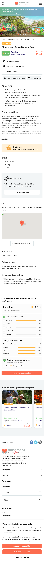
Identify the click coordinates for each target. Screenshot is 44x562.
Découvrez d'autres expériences (24, 149)
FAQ (3, 513)
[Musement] (22, 3)
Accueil (4, 39)
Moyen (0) (8, 327)
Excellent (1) (9, 320)
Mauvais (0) (9, 334)
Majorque (11, 39)
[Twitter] (35, 442)
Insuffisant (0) (9, 330)
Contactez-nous (7, 515)
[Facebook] (31, 442)
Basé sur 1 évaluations (18, 54)
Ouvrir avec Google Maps (21, 243)
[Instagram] (40, 442)
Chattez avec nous (22, 192)
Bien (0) (8, 323)
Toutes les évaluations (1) (14, 317)
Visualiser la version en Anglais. (11, 14)
